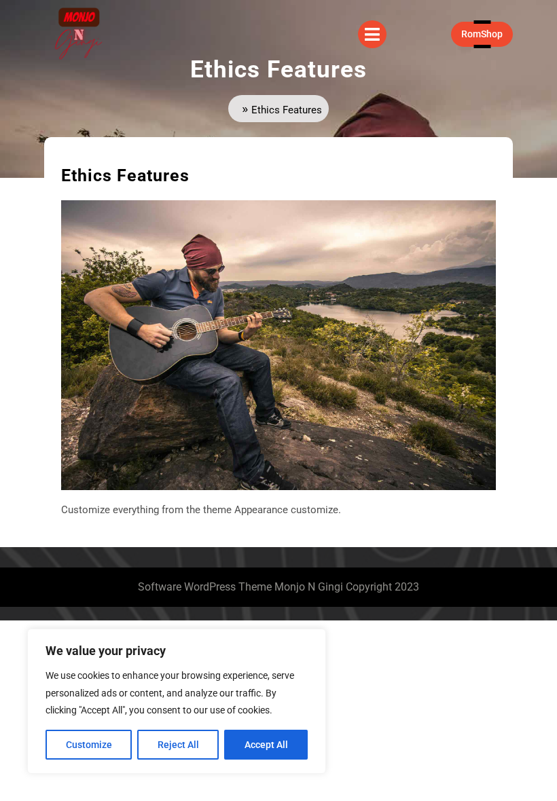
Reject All (178, 744)
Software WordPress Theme (205, 586)
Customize (89, 744)
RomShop (487, 33)
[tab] (372, 34)
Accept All (266, 744)
